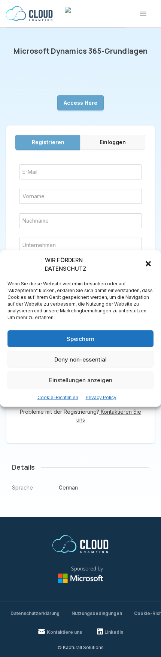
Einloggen (113, 142)
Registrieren (48, 142)
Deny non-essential (80, 359)
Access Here (80, 102)
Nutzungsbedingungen (97, 613)
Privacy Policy (101, 397)
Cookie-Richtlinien (57, 397)
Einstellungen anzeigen (80, 379)
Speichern (80, 338)
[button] (149, 264)
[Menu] (143, 13)
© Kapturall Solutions (81, 647)
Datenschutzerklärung (35, 613)
